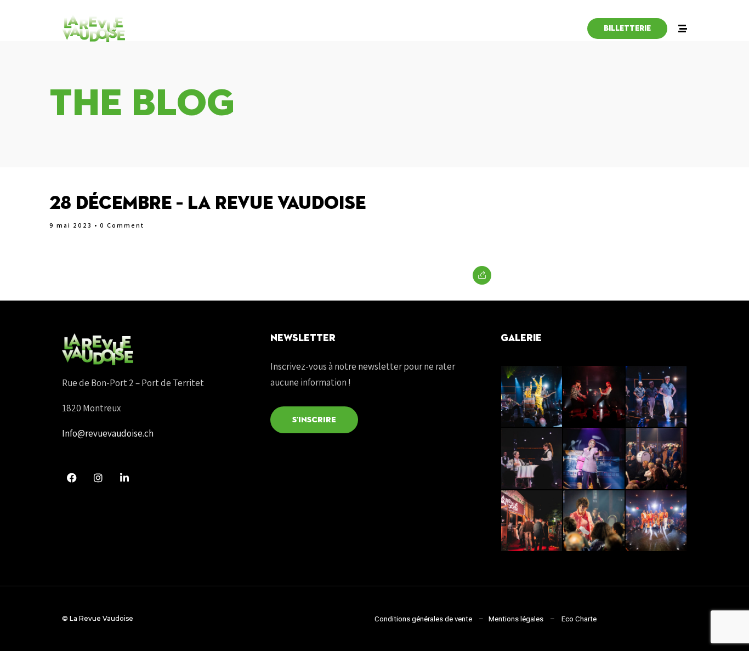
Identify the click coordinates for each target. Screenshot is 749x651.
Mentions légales (515, 619)
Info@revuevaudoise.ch (108, 433)
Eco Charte (579, 619)
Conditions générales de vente (423, 619)
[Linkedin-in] (124, 478)
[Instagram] (98, 478)
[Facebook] (72, 478)
